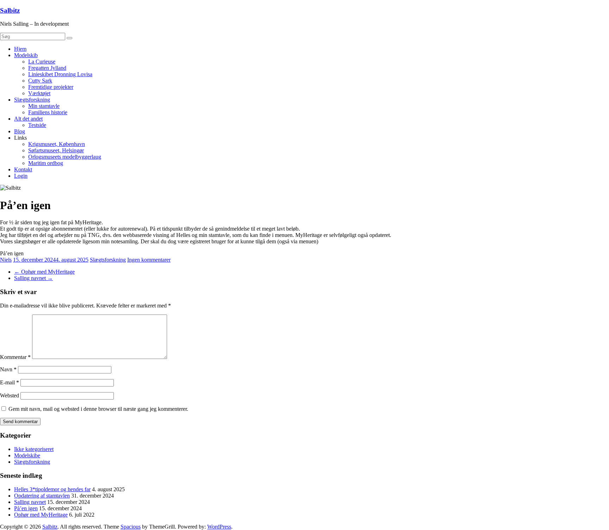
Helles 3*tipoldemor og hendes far (52, 489)
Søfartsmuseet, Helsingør (56, 150)
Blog (19, 131)
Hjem (20, 49)
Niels (6, 260)
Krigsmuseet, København (56, 144)
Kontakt (23, 169)
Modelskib (26, 55)
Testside (37, 125)
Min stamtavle (44, 106)
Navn (8, 369)
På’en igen (26, 508)
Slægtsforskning (32, 100)
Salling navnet (33, 278)
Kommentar (15, 357)
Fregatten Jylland (47, 68)
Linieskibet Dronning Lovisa (60, 74)
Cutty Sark (40, 81)
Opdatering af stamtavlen (42, 496)
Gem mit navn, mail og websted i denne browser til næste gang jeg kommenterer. (98, 409)
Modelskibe (27, 455)
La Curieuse (41, 62)
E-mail (9, 382)
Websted (9, 395)
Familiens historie (47, 112)
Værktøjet (39, 93)
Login (20, 176)
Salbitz (10, 10)
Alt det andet (28, 119)
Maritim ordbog (45, 163)
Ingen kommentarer (149, 260)
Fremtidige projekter (50, 87)
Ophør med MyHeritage (44, 272)
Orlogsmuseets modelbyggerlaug (64, 157)
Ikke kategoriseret (34, 449)
